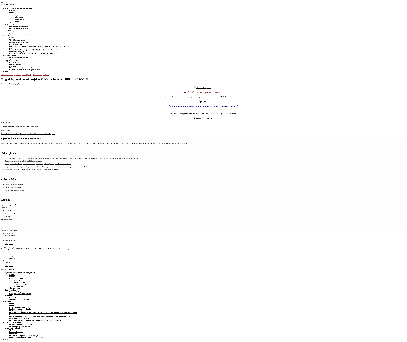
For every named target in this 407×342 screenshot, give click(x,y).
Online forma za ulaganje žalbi (15, 190)
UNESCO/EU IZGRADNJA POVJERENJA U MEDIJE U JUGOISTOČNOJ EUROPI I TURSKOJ (39, 46)
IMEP (11, 48)
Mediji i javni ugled (16, 44)
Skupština (17, 16)
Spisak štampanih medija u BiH (20, 57)
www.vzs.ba (9, 222)
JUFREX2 (12, 39)
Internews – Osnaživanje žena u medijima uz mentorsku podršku (31, 53)
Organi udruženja (15, 14)
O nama (12, 10)
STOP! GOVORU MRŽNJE (17, 41)
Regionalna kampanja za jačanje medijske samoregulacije (24, 161)
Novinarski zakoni (15, 64)
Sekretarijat (18, 21)
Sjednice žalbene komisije (18, 34)
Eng (6, 71)
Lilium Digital (66, 249)
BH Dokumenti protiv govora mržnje (21, 68)
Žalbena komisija (19, 19)
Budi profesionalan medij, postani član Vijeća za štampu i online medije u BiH (36, 50)
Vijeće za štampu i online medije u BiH (18, 8)
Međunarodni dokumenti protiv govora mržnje (25, 70)
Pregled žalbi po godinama (18, 26)
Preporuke (13, 66)
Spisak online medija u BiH (18, 59)
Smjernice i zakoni (11, 61)
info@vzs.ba (10, 219)
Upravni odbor (18, 17)
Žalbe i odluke (10, 25)
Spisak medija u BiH (12, 55)
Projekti (7, 35)
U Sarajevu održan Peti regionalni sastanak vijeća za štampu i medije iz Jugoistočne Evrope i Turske (38, 164)
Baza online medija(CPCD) (18, 52)
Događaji (12, 32)
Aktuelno (8, 30)
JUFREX (12, 37)
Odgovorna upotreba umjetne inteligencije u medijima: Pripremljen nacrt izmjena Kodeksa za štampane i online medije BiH (46, 167)
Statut (11, 12)
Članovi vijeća (14, 23)
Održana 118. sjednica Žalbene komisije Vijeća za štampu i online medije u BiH (31, 169)
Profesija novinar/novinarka (19, 43)
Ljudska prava (14, 62)
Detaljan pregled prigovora (18, 28)
